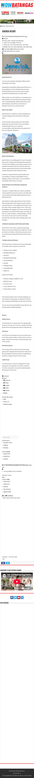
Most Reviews (7, 489)
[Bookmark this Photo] (2, 469)
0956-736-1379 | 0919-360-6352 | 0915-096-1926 (18, 47)
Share (5, 378)
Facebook (7, 380)
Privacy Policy (27, 775)
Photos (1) (6, 401)
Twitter (7, 383)
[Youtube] (18, 597)
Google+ (7, 385)
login (10, 471)
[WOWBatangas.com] (17, 5)
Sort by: (6, 451)
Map (4, 399)
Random (5, 459)
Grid (8, 495)
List (4, 495)
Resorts (5, 38)
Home (3, 26)
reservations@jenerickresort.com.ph (14, 49)
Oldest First (6, 456)
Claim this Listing (8, 397)
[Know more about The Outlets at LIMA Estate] (17, 13)
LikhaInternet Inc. (20, 771)
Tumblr (7, 388)
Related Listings (7, 404)
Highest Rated (7, 491)
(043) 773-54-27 (17, 42)
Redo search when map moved (11, 498)
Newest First (6, 454)
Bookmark (6, 376)
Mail (6, 393)
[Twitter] (15, 597)
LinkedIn (7, 390)
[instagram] (22, 597)
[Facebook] (11, 597)
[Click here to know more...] (17, 21)
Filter (3, 477)
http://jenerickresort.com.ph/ (12, 51)
